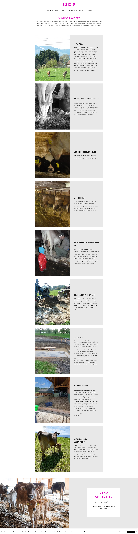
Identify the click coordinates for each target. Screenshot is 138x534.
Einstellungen (122, 531)
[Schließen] (136, 532)
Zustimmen (130, 531)
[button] (52, 58)
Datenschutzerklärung (86, 531)
